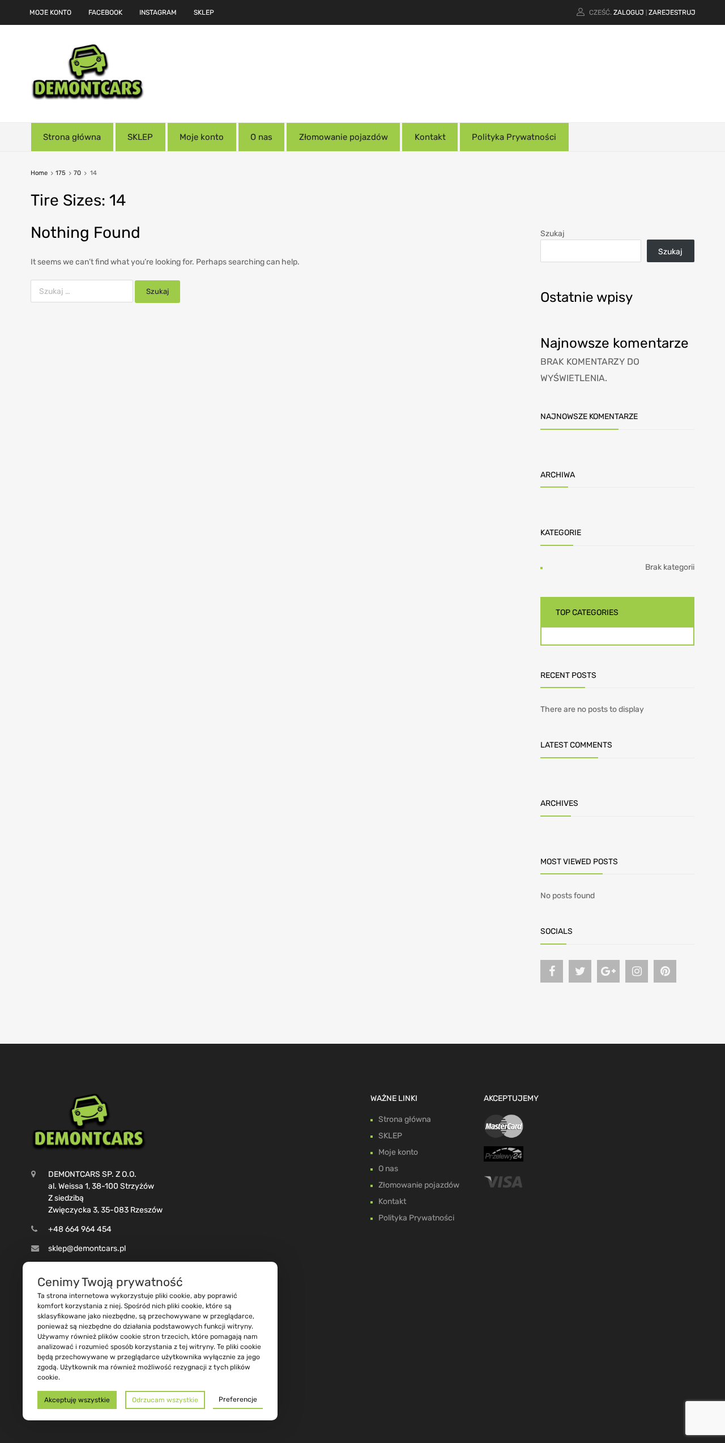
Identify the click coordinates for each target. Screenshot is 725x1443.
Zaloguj (628, 12)
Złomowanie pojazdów (343, 137)
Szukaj (552, 233)
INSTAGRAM (158, 12)
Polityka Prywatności (514, 137)
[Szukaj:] (83, 291)
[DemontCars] (87, 97)
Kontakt (430, 137)
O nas (261, 137)
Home (39, 173)
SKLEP (204, 12)
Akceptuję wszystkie (77, 1400)
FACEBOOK (105, 12)
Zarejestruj (672, 12)
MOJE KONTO (50, 12)
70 (77, 173)
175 (61, 173)
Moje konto (202, 137)
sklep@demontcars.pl (87, 1248)
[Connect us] (551, 971)
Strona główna (72, 137)
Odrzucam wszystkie (165, 1400)
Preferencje (238, 1399)
